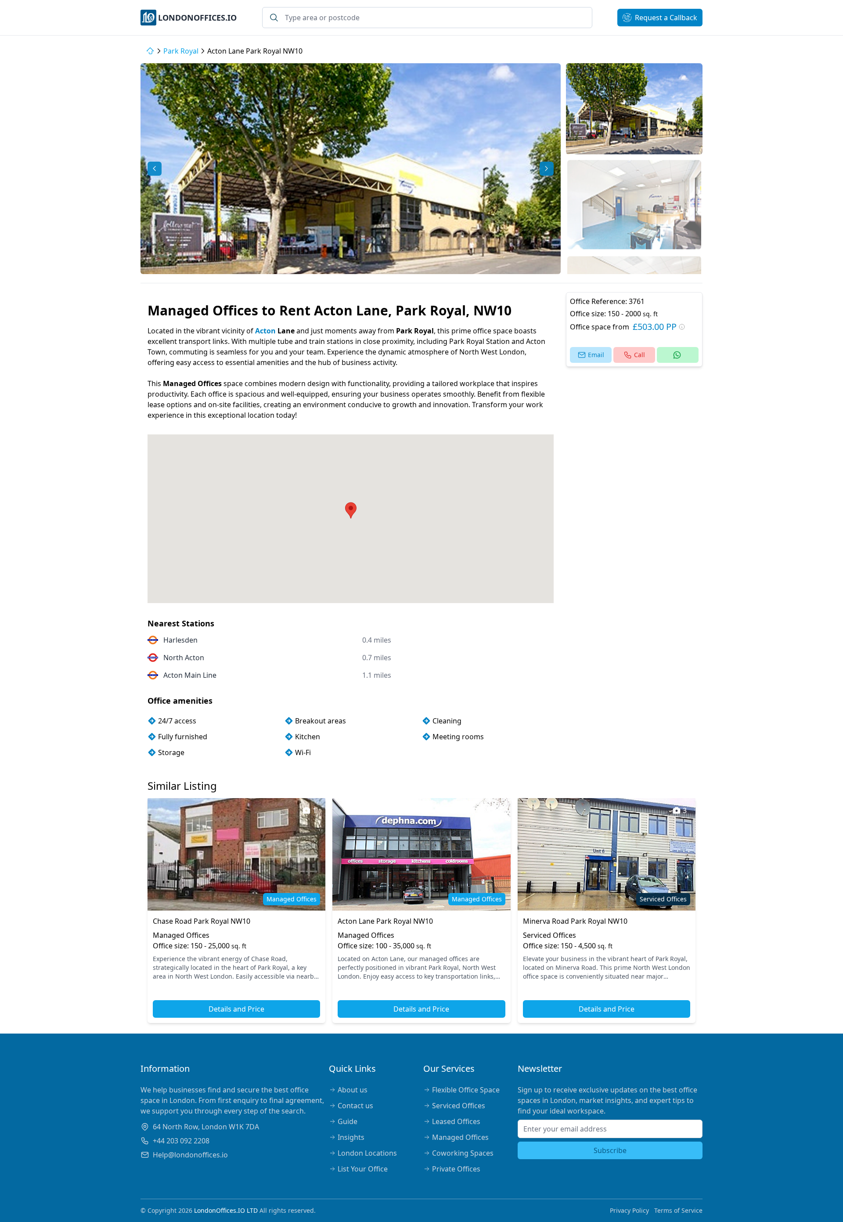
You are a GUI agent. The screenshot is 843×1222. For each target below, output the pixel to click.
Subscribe (610, 1150)
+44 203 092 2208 (181, 1141)
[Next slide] (547, 169)
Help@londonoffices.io (190, 1155)
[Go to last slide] (155, 169)
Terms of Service (678, 1210)
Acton (265, 331)
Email (596, 355)
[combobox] (427, 17)
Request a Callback (666, 17)
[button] (634, 108)
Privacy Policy (629, 1210)
